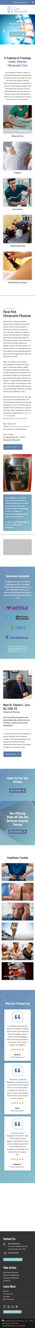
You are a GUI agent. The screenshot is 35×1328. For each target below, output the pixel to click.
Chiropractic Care (17, 136)
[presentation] (6, 1321)
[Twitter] (16, 1306)
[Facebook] (4, 1306)
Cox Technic (9, 498)
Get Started (16, 832)
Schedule (16, 34)
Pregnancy (17, 172)
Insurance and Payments (11, 1278)
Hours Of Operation (13, 1259)
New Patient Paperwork (10, 1272)
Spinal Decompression (17, 245)
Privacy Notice (21, 1325)
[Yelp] (12, 1306)
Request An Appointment (11, 1275)
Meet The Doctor (8, 1299)
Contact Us (6, 1280)
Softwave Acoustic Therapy (17, 282)
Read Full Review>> (17, 1057)
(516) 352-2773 (20, 2)
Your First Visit (8, 1294)
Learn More (11, 447)
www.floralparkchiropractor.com (19, 426)
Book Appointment (12, 1312)
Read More (15, 649)
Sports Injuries (17, 209)
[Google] (8, 1306)
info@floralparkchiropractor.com (15, 418)
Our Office (6, 1297)
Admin (31, 1321)
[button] (32, 2)
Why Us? (6, 1291)
